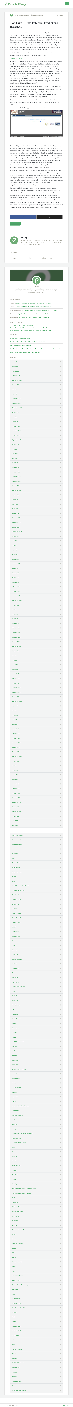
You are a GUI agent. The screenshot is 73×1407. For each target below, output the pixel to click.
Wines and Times (17, 1381)
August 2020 (15, 536)
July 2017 (14, 655)
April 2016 (15, 724)
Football (14, 996)
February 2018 (16, 628)
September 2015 (17, 756)
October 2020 (16, 527)
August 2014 (15, 816)
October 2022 (16, 435)
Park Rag (14, 1170)
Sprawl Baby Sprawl (17, 1275)
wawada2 (15, 1358)
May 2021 (15, 504)
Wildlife (14, 1376)
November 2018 (16, 596)
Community (15, 904)
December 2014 (16, 797)
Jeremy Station (16, 1074)
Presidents (15, 1202)
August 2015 (15, 761)
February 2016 (16, 733)
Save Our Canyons (17, 1243)
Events (14, 973)
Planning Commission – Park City (21, 1193)
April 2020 (15, 554)
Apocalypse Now (17, 844)
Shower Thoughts (17, 1262)
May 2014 (15, 825)
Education (15, 954)
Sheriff (14, 1257)
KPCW (14, 1083)
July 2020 (14, 541)
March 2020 (15, 559)
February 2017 (16, 678)
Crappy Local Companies (19, 918)
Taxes (13, 1294)
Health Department (18, 1041)
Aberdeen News (26, 69)
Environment (15, 968)
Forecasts (15, 1000)
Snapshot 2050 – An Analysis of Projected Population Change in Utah (30, 330)
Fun (13, 1009)
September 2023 (17, 408)
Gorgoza (14, 1023)
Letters (14, 1101)
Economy (14, 950)
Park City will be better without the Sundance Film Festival (33, 303)
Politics (14, 1197)
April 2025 (15, 366)
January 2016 (16, 738)
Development (16, 936)
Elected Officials (17, 959)
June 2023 (15, 421)
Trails (13, 1317)
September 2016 (17, 701)
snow (13, 1271)
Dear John (15, 927)
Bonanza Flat (16, 863)
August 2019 (15, 577)
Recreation (15, 1220)
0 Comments (59, 15)
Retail (13, 1234)
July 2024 (14, 389)
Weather (14, 1372)
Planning (14, 1184)
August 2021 (15, 495)
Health (14, 1037)
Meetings (15, 1124)
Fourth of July (16, 1005)
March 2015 (15, 784)
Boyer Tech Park (17, 872)
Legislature (15, 1096)
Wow (13, 1386)
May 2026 (15, 362)
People (14, 1179)
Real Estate (15, 1216)
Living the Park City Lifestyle (20, 1106)
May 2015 (15, 775)
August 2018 (15, 605)
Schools (14, 1252)
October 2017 (16, 641)
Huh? (13, 1051)
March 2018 (15, 623)
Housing (14, 1046)
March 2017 (15, 674)
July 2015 (14, 765)
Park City (14, 1156)
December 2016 (16, 687)
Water (14, 1353)
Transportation (16, 1326)
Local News (15, 1110)
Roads (14, 1239)
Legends (14, 1092)
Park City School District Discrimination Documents (34, 317)
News (13, 1147)
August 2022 (15, 444)
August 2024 (15, 385)
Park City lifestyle (17, 1161)
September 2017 (17, 646)
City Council (15, 895)
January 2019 (16, 591)
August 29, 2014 (38, 15)
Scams (14, 1248)
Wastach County (17, 1349)
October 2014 (16, 807)
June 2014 (15, 820)
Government (15, 1028)
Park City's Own (16, 1165)
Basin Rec (15, 853)
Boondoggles (16, 867)
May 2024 (15, 394)
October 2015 (16, 752)
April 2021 (15, 508)
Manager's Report (17, 1115)
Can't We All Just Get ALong (20, 885)
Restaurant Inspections (19, 1230)
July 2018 (14, 609)
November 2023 (16, 403)
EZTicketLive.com (16, 58)
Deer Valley (15, 931)
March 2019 (15, 582)
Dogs (13, 940)
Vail (13, 1340)
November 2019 (16, 568)
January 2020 (16, 563)
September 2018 (17, 600)
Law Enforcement (17, 1087)
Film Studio (15, 982)
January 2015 (16, 793)
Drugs (13, 945)
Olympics (14, 1152)
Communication (16, 899)
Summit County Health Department (22, 1285)
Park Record (15, 1174)
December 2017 (16, 637)
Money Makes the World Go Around (22, 1133)
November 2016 (16, 692)
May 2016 (15, 719)
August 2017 (15, 651)
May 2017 (15, 664)
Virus (13, 1344)
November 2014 (16, 802)
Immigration (15, 1060)
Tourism (14, 1312)
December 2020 (16, 518)
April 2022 (15, 463)
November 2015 (16, 747)
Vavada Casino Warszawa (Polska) (20, 338)
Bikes (13, 858)
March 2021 (15, 513)
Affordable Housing (18, 835)
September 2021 (17, 490)
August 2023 (15, 412)
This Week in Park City (18, 1308)
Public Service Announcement (20, 1207)
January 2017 (16, 683)
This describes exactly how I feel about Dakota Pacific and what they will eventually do (36, 349)
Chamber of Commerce (18, 890)
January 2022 (16, 472)
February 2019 (16, 586)
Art (13, 849)
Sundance (15, 1289)
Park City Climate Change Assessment (21, 325)
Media (14, 1119)
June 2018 (15, 614)
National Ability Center (19, 1142)
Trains (14, 1321)
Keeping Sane (16, 1078)
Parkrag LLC (65, 1405)
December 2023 (16, 398)
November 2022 (16, 430)
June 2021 (15, 499)
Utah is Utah (15, 1335)
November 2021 (16, 481)
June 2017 (15, 660)
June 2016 (15, 715)
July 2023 (14, 417)
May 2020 (15, 550)
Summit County (16, 1280)
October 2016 (16, 697)
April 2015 (15, 779)
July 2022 (14, 449)
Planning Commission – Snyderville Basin (24, 1188)
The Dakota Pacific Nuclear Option (20, 345)
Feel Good (15, 977)
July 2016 (14, 710)
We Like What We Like (18, 1363)
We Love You (15, 1367)
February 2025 (16, 375)
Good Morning (16, 1018)
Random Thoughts (17, 1211)
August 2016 (15, 706)
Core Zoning (15, 908)
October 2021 (16, 485)
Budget (14, 876)
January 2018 (16, 632)
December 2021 (16, 476)
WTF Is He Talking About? (19, 1390)
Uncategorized (24, 15)
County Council (16, 913)
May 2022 (15, 458)
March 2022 (15, 467)
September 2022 (17, 440)
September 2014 (17, 811)
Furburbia (15, 1014)
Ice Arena (14, 1055)
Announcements (17, 840)
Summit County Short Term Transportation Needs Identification (29, 328)
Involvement (15, 1064)
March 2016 (15, 729)
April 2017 (15, 669)
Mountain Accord (17, 1138)
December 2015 (16, 742)
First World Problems (18, 986)
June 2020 (15, 545)
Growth (14, 1032)
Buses (13, 881)
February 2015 (16, 788)
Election (14, 963)
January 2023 (16, 426)
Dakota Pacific (16, 922)
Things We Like (16, 1303)
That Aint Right (16, 1298)
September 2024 (17, 380)
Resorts (14, 1225)
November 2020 (16, 522)
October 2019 (16, 573)
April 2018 (15, 619)
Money (14, 1129)
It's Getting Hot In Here (19, 1069)
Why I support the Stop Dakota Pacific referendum (25, 352)
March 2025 (15, 371)
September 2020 (17, 531)
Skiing (13, 1266)
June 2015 (15, 770)
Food (13, 991)
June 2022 (15, 453)
